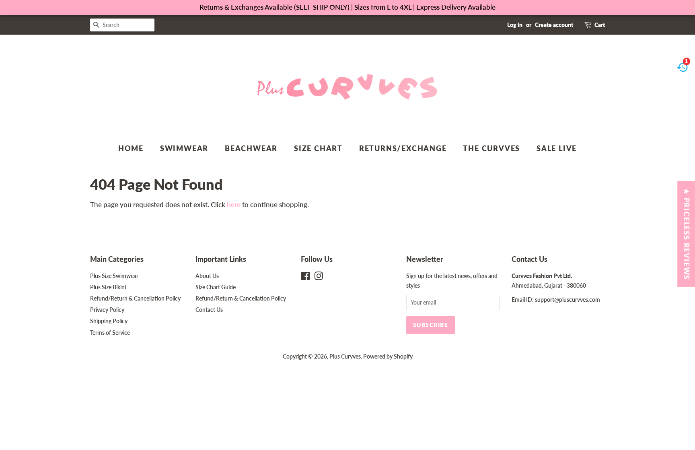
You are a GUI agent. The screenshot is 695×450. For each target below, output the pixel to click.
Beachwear (251, 148)
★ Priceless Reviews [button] (686, 234)
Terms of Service (110, 332)
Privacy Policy (107, 309)
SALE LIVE (557, 148)
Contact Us (209, 309)
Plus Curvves (345, 356)
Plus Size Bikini (108, 287)
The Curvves (491, 148)
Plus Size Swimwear (114, 275)
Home (131, 148)
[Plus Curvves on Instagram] (318, 277)
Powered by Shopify (388, 356)
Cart (599, 24)
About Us (207, 275)
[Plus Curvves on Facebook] (305, 277)
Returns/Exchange (403, 148)
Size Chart (318, 148)
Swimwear (184, 148)
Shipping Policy (108, 320)
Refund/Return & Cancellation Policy (135, 298)
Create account (554, 24)
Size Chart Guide (215, 287)
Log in (514, 24)
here (234, 204)
